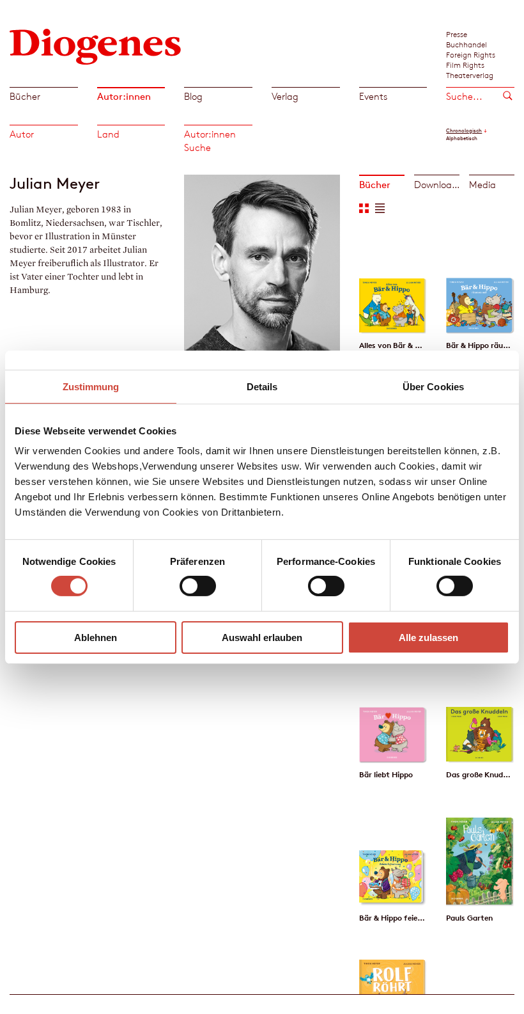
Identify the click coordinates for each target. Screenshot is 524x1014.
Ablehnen (95, 637)
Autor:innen (124, 96)
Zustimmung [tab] (91, 386)
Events (373, 96)
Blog (193, 96)
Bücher (25, 96)
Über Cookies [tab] (433, 386)
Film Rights (465, 64)
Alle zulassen (428, 637)
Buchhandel (466, 44)
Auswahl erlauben (262, 637)
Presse (456, 34)
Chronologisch (464, 130)
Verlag (285, 96)
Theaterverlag (469, 75)
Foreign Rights (470, 54)
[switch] (198, 586)
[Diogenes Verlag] (95, 45)
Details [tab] (262, 386)
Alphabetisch (461, 138)
